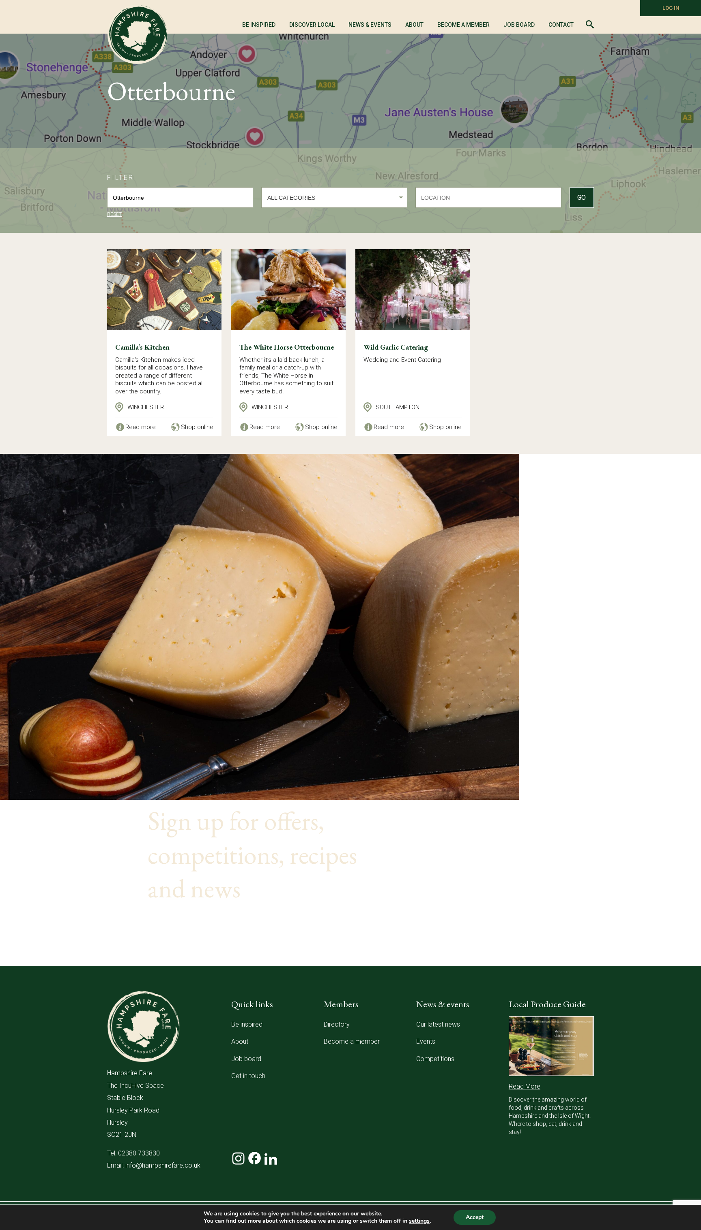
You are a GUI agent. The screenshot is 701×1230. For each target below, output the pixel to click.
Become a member (463, 24)
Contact (561, 24)
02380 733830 (139, 1153)
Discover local (312, 24)
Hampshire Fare (137, 34)
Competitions (435, 1059)
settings (419, 1221)
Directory (337, 1024)
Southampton (397, 407)
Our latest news (438, 1024)
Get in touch (248, 1076)
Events (425, 1041)
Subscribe (541, 956)
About (239, 1041)
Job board (246, 1059)
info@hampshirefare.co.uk (162, 1165)
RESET (114, 214)
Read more (140, 427)
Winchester (145, 407)
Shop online (197, 427)
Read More (524, 1086)
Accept (475, 1217)
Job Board (519, 24)
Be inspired (246, 1024)
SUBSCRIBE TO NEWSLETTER (229, 933)
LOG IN (670, 8)
